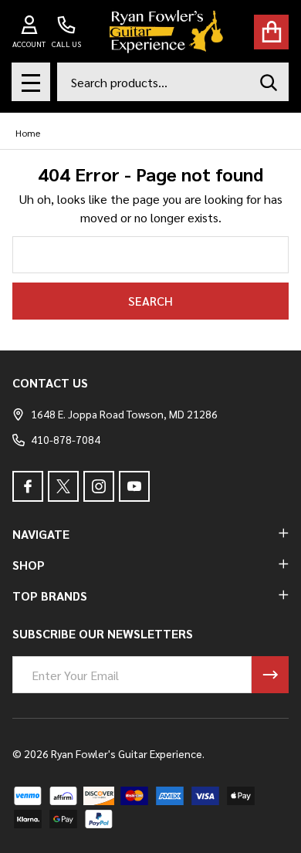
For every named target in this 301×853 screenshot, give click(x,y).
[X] (63, 486)
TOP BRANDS (49, 595)
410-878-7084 (65, 439)
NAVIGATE (40, 534)
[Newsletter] (270, 674)
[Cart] (271, 32)
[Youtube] (134, 486)
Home (27, 133)
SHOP (28, 565)
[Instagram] (98, 486)
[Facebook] (27, 486)
